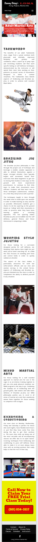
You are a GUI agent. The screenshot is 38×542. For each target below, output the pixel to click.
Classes (8, 531)
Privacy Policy (25, 529)
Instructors (26, 531)
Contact (13, 527)
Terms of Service (12, 529)
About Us (22, 527)
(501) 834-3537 (19, 509)
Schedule (16, 531)
